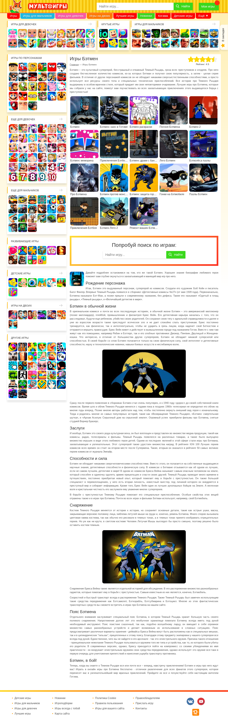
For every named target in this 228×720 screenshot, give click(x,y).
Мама (61, 128)
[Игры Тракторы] (22, 208)
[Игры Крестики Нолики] (22, 365)
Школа (23, 128)
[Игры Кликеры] (13, 365)
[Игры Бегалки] (32, 384)
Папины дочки (52, 157)
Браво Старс (213, 33)
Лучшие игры (125, 16)
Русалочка (52, 138)
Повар (23, 167)
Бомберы (32, 105)
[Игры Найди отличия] (32, 282)
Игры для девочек (70, 16)
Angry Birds (23, 96)
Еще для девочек (23, 119)
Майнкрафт (165, 33)
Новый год (61, 157)
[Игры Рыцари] (61, 199)
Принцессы (32, 138)
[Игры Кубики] (51, 282)
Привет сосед (136, 43)
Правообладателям (148, 698)
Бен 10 (42, 76)
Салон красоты (80, 43)
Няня (52, 128)
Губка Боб (32, 86)
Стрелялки (146, 33)
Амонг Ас (103, 43)
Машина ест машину (155, 43)
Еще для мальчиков (25, 190)
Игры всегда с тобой (67, 708)
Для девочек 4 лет (52, 167)
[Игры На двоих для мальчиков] (22, 314)
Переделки (13, 167)
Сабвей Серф (13, 86)
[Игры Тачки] (32, 227)
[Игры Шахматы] (61, 250)
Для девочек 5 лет (61, 167)
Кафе (61, 138)
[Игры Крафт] (42, 199)
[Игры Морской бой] (51, 356)
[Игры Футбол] (51, 208)
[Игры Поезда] (51, 218)
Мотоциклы (204, 43)
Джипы (194, 43)
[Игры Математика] (32, 259)
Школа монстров (52, 147)
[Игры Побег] (22, 347)
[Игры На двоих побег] (51, 314)
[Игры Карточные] (61, 356)
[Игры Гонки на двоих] (42, 314)
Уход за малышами (32, 33)
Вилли (23, 67)
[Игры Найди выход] (22, 356)
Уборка (51, 33)
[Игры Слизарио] (61, 347)
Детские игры (183, 16)
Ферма (13, 157)
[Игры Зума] (22, 384)
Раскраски (42, 128)
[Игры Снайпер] (13, 208)
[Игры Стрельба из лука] (51, 199)
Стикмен (23, 76)
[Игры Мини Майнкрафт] (61, 384)
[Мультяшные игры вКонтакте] (190, 701)
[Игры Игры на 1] (42, 356)
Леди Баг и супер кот (32, 76)
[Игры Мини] (32, 375)
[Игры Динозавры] (51, 347)
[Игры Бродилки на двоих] (61, 314)
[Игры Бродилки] (51, 375)
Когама (163, 16)
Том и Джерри (52, 76)
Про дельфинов (22, 43)
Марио (13, 96)
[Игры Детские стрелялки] (61, 282)
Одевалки (12, 33)
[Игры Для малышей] (22, 282)
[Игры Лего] (61, 218)
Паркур (175, 43)
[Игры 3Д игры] (42, 347)
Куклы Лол (12, 43)
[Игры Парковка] (13, 199)
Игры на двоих (99, 16)
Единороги (90, 33)
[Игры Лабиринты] (42, 375)
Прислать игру (144, 703)
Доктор (61, 33)
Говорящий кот (42, 96)
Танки (184, 33)
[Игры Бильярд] (51, 365)
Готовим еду (61, 43)
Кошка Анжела (23, 147)
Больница (13, 138)
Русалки (61, 147)
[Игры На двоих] (13, 314)
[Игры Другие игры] (13, 393)
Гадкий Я (23, 105)
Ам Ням (23, 86)
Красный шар (52, 67)
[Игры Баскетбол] (61, 208)
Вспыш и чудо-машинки (61, 76)
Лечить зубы (32, 167)
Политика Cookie (105, 698)
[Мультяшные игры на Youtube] (201, 701)
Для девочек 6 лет (13, 176)
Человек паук (13, 105)
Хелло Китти (61, 86)
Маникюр (80, 33)
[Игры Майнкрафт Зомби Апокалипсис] (22, 227)
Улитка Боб (42, 67)
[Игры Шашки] (13, 259)
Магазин (13, 147)
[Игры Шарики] (32, 356)
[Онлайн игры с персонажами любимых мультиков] (48, 6)
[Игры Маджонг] (51, 250)
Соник (52, 96)
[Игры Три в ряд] (13, 250)
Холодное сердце (42, 147)
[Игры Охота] (32, 218)
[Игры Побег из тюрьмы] (13, 384)
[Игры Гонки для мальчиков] (22, 199)
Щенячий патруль (61, 96)
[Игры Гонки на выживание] (42, 208)
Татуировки (41, 43)
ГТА (184, 43)
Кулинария (32, 43)
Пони (23, 157)
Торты (51, 43)
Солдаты (175, 33)
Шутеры (146, 43)
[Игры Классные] (42, 365)
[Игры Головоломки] (42, 250)
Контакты (141, 708)
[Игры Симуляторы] (22, 393)
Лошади (32, 128)
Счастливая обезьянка (42, 86)
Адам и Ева (32, 67)
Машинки (165, 43)
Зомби (155, 33)
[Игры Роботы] (13, 227)
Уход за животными (70, 43)
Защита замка (194, 33)
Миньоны (32, 96)
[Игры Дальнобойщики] (32, 208)
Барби (41, 33)
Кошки (70, 33)
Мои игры (208, 6)
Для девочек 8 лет (32, 176)
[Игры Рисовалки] (42, 282)
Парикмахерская (42, 138)
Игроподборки (63, 703)
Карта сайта (62, 713)
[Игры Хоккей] (13, 218)
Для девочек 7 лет (23, 176)
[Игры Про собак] (13, 356)
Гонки (136, 33)
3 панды (61, 67)
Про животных (42, 167)
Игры (13, 16)
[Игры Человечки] (61, 365)
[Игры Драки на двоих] (13, 324)
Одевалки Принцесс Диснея (42, 157)
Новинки (146, 16)
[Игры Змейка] (13, 375)
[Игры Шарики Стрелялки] (13, 347)
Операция (90, 43)
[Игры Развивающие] (13, 292)
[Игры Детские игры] (13, 282)
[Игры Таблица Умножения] (42, 259)
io (103, 33)
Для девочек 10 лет (52, 176)
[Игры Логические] (22, 250)
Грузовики (213, 43)
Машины (204, 33)
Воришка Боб (13, 76)
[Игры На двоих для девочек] (32, 314)
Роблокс (13, 67)
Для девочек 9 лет (42, 176)
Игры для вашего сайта (109, 708)
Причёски (23, 138)
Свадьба (32, 147)
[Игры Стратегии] (22, 259)
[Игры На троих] (32, 347)
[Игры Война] (32, 199)
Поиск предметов (123, 33)
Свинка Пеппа (52, 86)
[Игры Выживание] (22, 218)
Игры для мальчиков (37, 16)
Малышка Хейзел (22, 33)
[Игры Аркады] (61, 375)
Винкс (13, 128)
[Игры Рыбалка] (42, 218)
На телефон (123, 43)
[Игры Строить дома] (32, 365)
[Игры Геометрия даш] (42, 384)
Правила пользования (109, 703)
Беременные (32, 157)
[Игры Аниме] (51, 384)
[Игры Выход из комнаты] (22, 375)
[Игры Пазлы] (32, 250)
